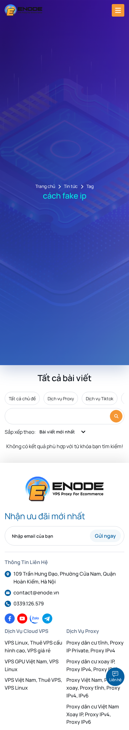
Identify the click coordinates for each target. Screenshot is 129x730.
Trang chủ (45, 186)
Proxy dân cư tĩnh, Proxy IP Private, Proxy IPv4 (95, 646)
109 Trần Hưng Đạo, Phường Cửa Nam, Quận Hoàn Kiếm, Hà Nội (64, 577)
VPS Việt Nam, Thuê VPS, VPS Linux (33, 683)
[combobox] (62, 431)
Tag (90, 186)
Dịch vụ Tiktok (99, 398)
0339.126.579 (28, 603)
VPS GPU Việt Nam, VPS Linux (32, 665)
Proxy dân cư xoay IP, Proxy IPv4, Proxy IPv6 (92, 665)
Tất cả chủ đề (22, 398)
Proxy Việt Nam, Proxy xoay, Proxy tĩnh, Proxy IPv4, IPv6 (93, 687)
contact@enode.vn (36, 592)
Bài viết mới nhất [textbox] (57, 432)
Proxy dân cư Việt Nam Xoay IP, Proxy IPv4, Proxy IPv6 (92, 714)
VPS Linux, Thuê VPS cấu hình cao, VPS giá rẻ (33, 646)
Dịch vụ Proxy (61, 398)
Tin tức (71, 186)
